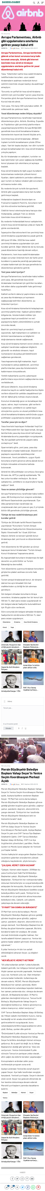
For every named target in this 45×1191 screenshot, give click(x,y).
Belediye (14, 1092)
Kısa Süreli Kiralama (31, 622)
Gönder (8, 728)
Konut (5, 627)
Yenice (5, 1098)
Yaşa (12, 627)
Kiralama (17, 622)
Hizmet (23, 1092)
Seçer (32, 1092)
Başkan (5, 1092)
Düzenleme (6, 622)
